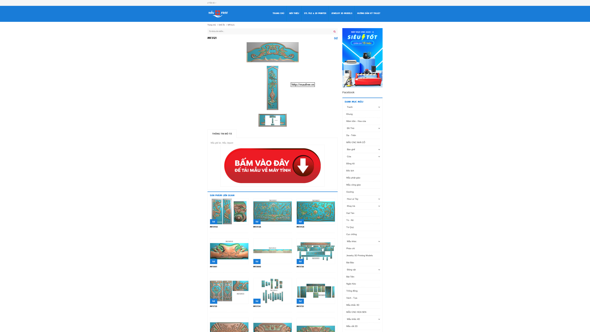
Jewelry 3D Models (341, 13)
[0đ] (229, 211)
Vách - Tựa (351, 298)
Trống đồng (352, 291)
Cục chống (351, 234)
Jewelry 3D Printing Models (359, 255)
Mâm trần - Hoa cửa (356, 121)
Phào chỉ (350, 248)
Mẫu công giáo (353, 185)
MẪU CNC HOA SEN (356, 312)
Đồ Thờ (350, 128)
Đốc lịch (350, 170)
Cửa (348, 156)
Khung (349, 114)
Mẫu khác (351, 241)
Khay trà (350, 206)
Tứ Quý (350, 227)
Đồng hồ (350, 163)
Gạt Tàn (350, 213)
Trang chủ (278, 13)
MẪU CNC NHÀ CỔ (355, 142)
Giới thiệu (294, 13)
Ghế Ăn (222, 25)
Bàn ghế (350, 149)
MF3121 (231, 25)
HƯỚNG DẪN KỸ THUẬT (368, 13)
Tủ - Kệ (350, 220)
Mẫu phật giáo (353, 177)
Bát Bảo (350, 262)
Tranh (349, 107)
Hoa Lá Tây (352, 199)
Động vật (351, 269)
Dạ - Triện (351, 135)
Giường (350, 192)
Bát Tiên (350, 276)
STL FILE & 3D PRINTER (315, 13)
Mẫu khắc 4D (353, 319)
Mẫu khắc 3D (352, 305)
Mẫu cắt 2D (352, 326)
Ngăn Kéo (351, 284)
